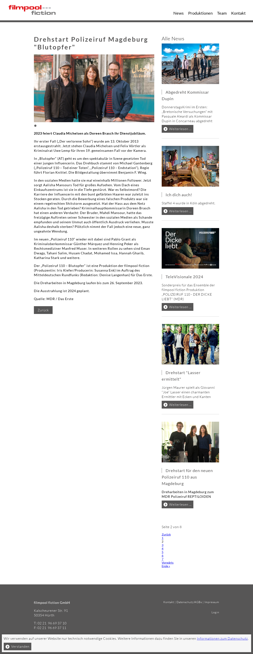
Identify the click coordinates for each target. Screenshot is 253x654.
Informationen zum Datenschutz (222, 638)
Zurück (43, 310)
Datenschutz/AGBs (189, 602)
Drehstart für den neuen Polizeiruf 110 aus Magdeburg (187, 477)
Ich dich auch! (179, 194)
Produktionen (200, 13)
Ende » (166, 566)
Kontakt (238, 13)
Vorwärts (168, 562)
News (178, 13)
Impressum (211, 602)
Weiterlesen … (181, 130)
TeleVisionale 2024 (184, 276)
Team (222, 13)
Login (215, 612)
